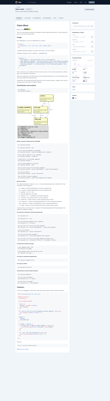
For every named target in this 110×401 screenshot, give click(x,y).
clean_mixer (19, 9)
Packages (69, 2)
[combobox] (39, 2)
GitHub (73, 89)
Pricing (75, 2)
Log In (91, 2)
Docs (81, 2)
